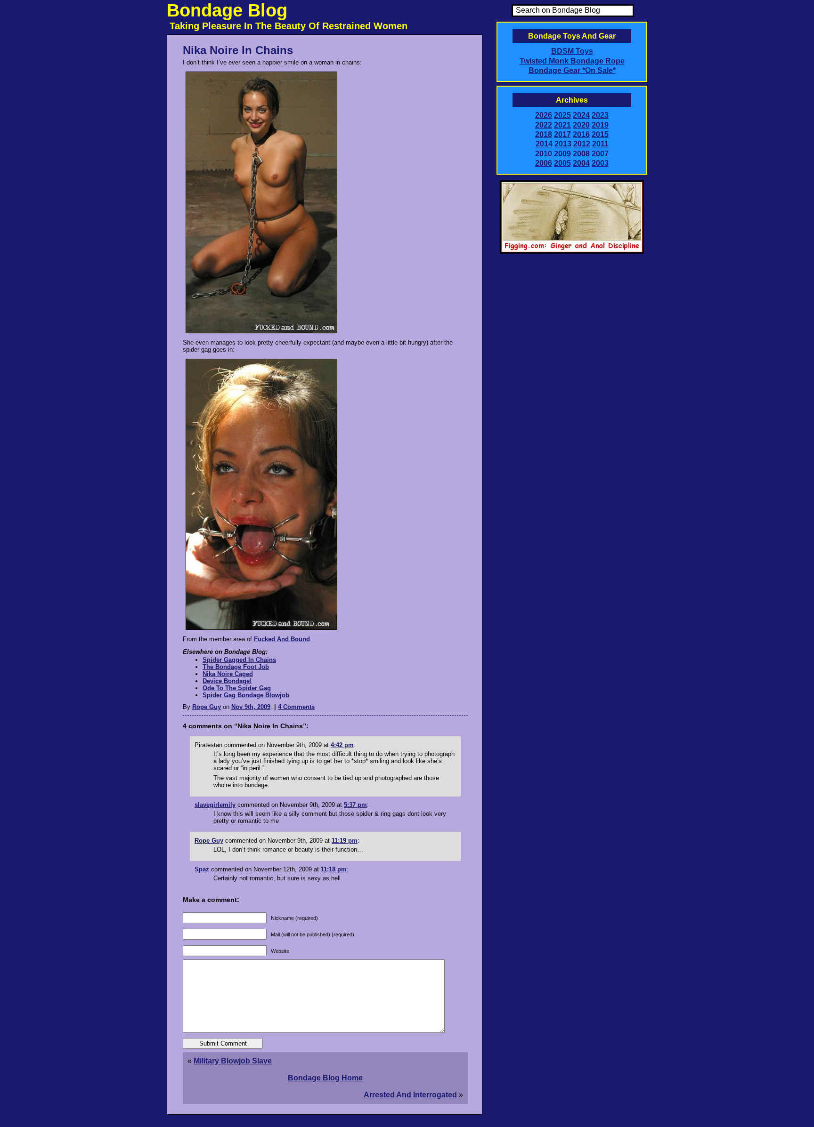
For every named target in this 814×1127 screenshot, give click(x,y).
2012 (581, 144)
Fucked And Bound (282, 639)
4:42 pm (342, 745)
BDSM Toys (572, 51)
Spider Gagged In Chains (239, 659)
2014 (544, 144)
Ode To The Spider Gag (237, 688)
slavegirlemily (215, 804)
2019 (600, 125)
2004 (581, 163)
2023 (600, 115)
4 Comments (296, 706)
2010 (543, 154)
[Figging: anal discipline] (572, 252)
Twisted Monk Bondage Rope (572, 61)
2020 (581, 125)
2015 (600, 134)
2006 (543, 163)
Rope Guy (206, 706)
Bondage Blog (227, 10)
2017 (562, 134)
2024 (581, 115)
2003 (600, 163)
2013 (562, 144)
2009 (562, 154)
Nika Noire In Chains (238, 50)
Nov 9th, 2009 (250, 706)
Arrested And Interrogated (410, 1095)
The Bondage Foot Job (236, 666)
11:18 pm (334, 869)
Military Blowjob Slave (233, 1061)
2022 (543, 125)
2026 (543, 115)
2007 (600, 154)
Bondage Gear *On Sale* (572, 70)
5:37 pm (355, 804)
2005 (562, 163)
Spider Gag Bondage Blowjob (246, 695)
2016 (581, 134)
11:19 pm (345, 840)
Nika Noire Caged (228, 673)
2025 (562, 115)
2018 (543, 134)
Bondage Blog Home (325, 1078)
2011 (600, 144)
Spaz (202, 869)
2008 (581, 154)
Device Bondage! (227, 680)
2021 (562, 125)
